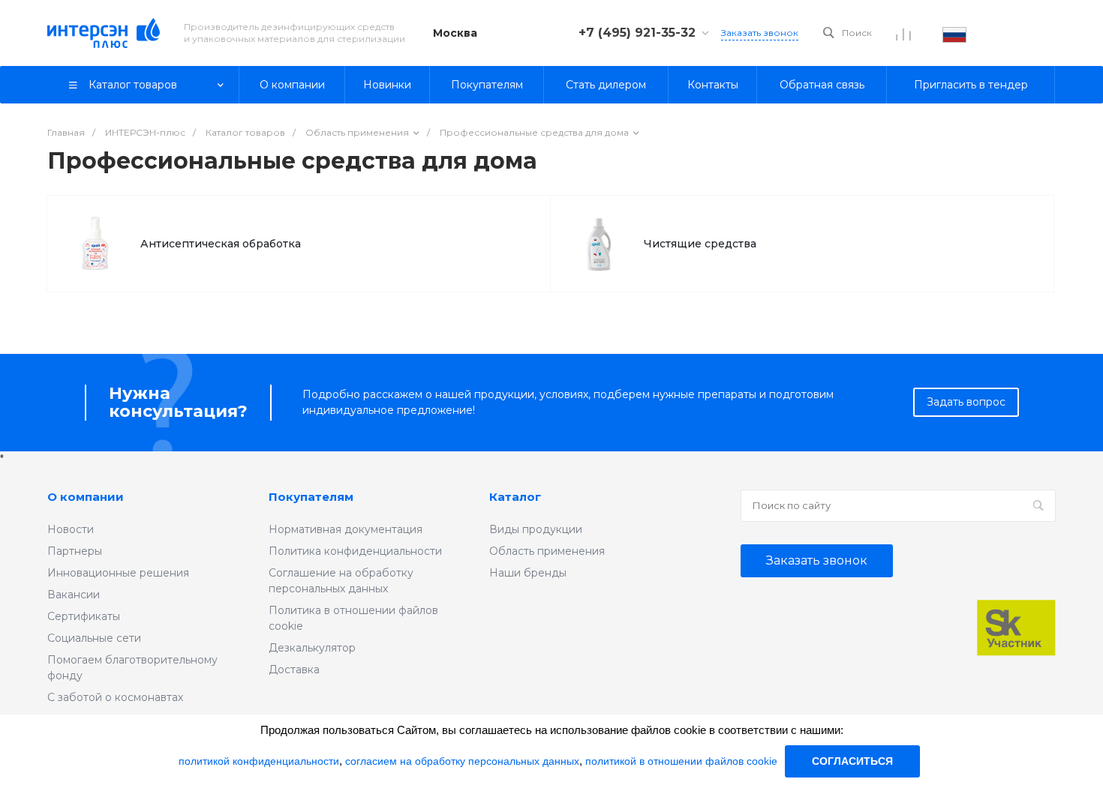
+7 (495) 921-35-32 (637, 32)
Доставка (294, 669)
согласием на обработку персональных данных (462, 761)
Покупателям (311, 497)
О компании (85, 497)
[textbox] (954, 33)
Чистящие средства (700, 243)
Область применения (547, 551)
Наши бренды (528, 573)
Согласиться (852, 761)
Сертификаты (83, 616)
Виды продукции (535, 529)
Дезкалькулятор (312, 648)
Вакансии (73, 594)
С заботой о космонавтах (115, 697)
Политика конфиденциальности (355, 551)
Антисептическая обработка (220, 243)
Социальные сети (94, 638)
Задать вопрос (966, 402)
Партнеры (74, 551)
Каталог (515, 497)
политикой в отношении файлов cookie (681, 761)
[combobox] (954, 33)
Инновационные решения (118, 573)
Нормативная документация (345, 529)
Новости (70, 529)
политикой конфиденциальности (259, 761)
